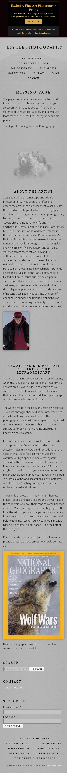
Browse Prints (33, 58)
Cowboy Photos (50, 743)
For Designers (22, 68)
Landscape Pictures (33, 738)
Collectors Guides (33, 63)
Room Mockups (47, 748)
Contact (38, 73)
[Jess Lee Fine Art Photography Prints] (33, 47)
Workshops (16, 73)
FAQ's (55, 73)
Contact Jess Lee (13, 687)
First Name (9, 716)
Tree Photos (48, 753)
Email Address (12, 707)
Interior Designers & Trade (33, 758)
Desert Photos (20, 753)
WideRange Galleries (54, 765)
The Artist (48, 68)
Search (33, 78)
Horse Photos (18, 748)
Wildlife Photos (18, 743)
